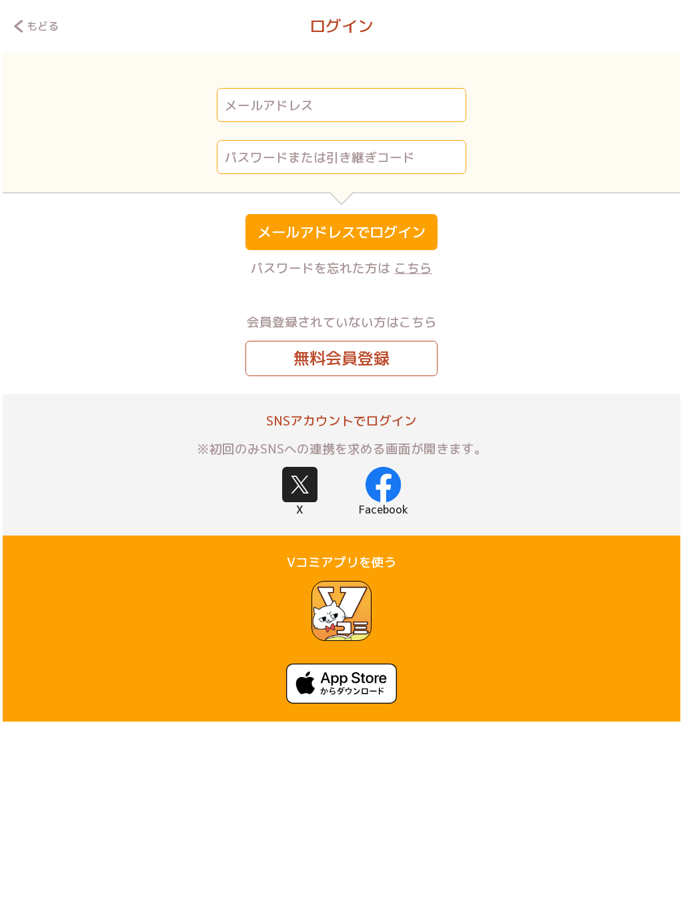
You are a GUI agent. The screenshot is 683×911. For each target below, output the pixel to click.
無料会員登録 (341, 358)
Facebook (383, 509)
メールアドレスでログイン (341, 232)
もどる (43, 26)
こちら (413, 268)
